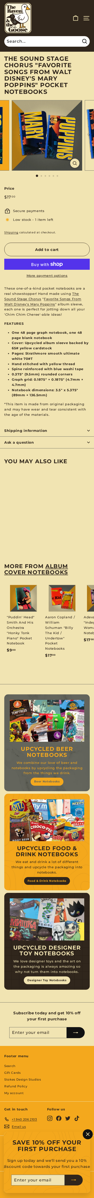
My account (14, 1093)
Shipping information (25, 430)
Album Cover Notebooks (36, 569)
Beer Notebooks (47, 781)
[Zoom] (74, 163)
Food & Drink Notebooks (47, 881)
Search (10, 1066)
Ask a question (19, 442)
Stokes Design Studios (22, 1079)
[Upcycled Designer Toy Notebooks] (47, 919)
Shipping (11, 232)
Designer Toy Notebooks (46, 980)
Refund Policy (15, 1086)
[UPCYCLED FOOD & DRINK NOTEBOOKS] (47, 820)
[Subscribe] (74, 1179)
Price (9, 188)
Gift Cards (12, 1073)
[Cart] (75, 18)
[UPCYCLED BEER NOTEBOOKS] (47, 721)
